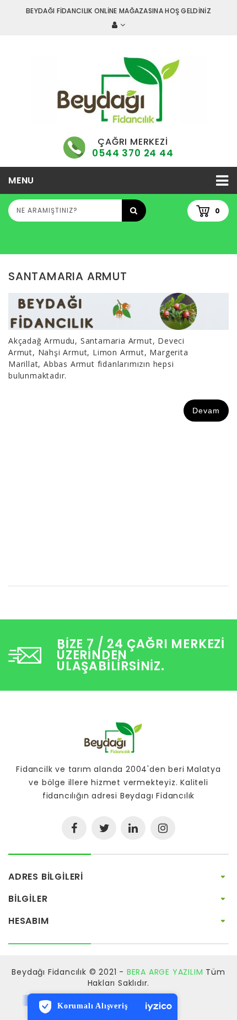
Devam (206, 410)
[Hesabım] (118, 25)
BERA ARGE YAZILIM (165, 971)
